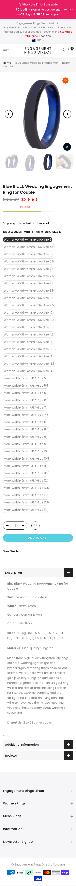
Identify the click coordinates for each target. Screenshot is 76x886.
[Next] (67, 114)
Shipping (9, 223)
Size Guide (11, 551)
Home (7, 63)
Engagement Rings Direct (38, 50)
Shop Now (45, 36)
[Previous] (9, 114)
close (8, 9)
